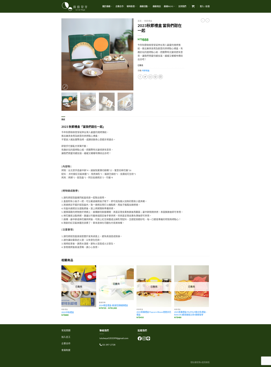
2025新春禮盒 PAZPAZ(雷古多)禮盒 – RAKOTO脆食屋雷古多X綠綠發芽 (190, 313)
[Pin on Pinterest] (155, 76)
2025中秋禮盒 (67, 312)
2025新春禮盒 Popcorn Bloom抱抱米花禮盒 (153, 313)
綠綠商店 (157, 6)
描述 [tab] (63, 119)
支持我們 (182, 6)
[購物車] (193, 6)
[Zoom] (65, 87)
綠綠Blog (168, 6)
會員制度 (65, 350)
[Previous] (66, 54)
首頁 (140, 21)
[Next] (128, 54)
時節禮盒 (148, 21)
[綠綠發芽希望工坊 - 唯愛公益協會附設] (75, 6)
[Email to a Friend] (150, 76)
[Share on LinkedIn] (160, 76)
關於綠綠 (106, 6)
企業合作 (119, 6)
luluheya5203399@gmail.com (114, 338)
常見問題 (65, 330)
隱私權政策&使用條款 (200, 362)
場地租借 (131, 6)
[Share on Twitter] (145, 76)
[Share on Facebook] (140, 76)
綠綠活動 (144, 6)
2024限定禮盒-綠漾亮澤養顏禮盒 (113, 305)
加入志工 (65, 337)
